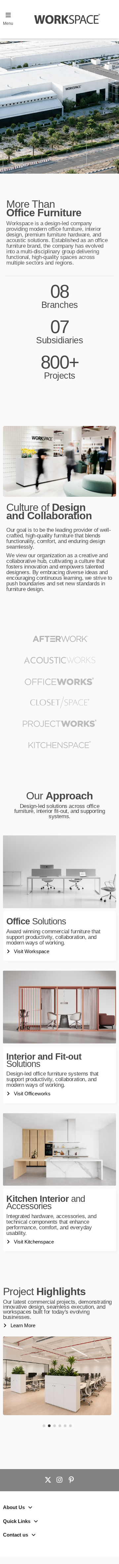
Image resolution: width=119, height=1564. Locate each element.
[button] (44, 1425)
